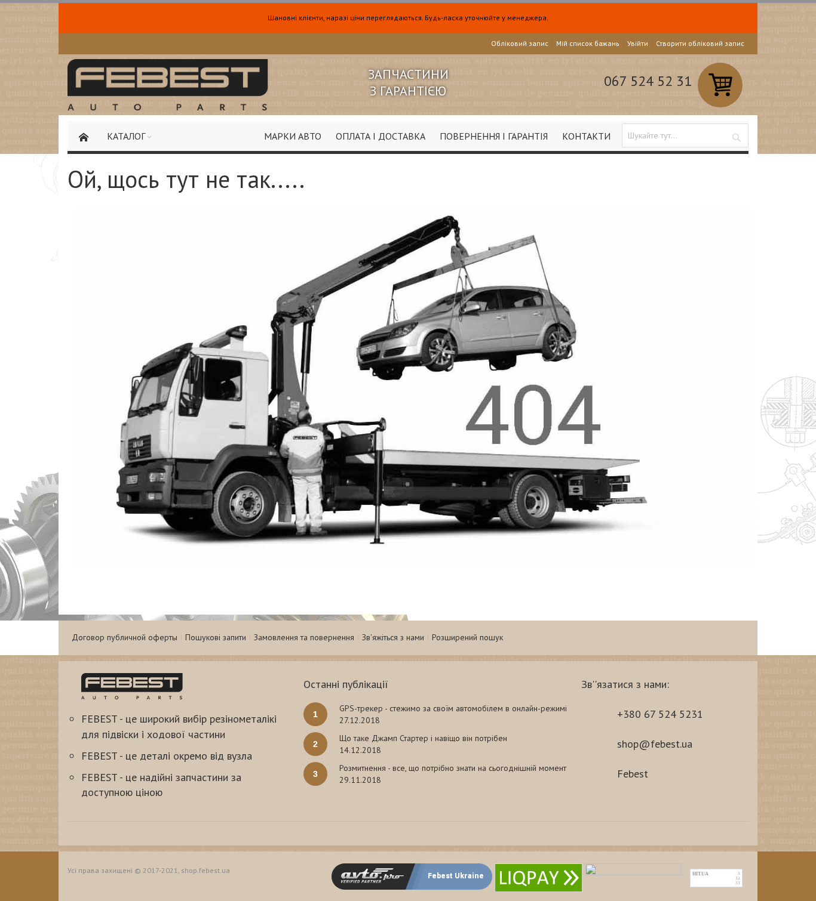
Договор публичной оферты (124, 637)
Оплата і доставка (380, 136)
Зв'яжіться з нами (393, 637)
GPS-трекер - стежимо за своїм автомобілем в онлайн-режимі (453, 708)
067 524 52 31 (648, 81)
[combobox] (685, 135)
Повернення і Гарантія (494, 136)
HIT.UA (700, 874)
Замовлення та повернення (304, 637)
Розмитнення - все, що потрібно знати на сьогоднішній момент (452, 768)
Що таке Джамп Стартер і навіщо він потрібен (423, 738)
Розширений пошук (467, 637)
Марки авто (292, 136)
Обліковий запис (519, 43)
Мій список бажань (587, 43)
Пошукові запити (215, 637)
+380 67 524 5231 (660, 714)
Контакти (586, 136)
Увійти (637, 43)
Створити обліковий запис (700, 43)
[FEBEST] (168, 84)
